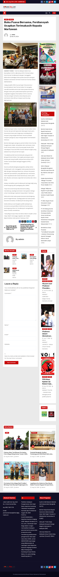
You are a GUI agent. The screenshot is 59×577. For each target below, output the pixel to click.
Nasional (45, 281)
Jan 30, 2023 (47, 290)
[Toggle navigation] (46, 13)
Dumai (6, 19)
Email (7, 335)
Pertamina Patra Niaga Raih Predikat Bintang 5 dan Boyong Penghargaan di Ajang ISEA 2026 (15, 485)
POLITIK (50, 281)
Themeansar (42, 574)
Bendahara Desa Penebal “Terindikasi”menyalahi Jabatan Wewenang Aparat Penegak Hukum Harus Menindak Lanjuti (47, 234)
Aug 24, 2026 (9, 487)
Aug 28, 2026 (9, 456)
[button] (50, 13)
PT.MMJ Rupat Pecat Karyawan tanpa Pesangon (47, 203)
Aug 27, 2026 (36, 456)
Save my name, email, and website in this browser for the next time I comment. (19, 357)
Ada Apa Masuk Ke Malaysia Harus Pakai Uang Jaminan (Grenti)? (47, 534)
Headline (11, 19)
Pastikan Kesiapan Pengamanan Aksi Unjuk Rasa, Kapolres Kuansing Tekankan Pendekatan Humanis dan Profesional (28, 506)
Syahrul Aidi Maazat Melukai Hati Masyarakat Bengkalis (47, 121)
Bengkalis (34, 432)
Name (7, 325)
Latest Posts (28, 498)
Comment (8, 293)
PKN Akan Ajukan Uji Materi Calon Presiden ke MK (47, 383)
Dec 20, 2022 (48, 386)
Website (7, 344)
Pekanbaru (34, 463)
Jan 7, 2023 (47, 338)
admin (13, 34)
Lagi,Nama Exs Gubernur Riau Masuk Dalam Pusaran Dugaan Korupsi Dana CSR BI (41, 485)
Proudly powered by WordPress (21, 574)
